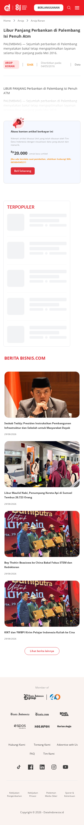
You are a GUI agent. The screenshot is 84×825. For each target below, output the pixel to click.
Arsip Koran (38, 20)
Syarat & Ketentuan (69, 794)
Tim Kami (48, 753)
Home (7, 20)
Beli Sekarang (22, 171)
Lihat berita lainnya (42, 651)
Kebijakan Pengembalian (14, 794)
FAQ (32, 753)
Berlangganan (49, 7)
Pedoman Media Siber (51, 794)
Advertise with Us (67, 744)
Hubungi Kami (16, 744)
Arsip (21, 20)
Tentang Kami (42, 744)
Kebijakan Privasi (33, 794)
